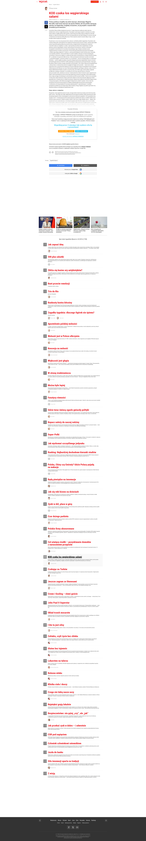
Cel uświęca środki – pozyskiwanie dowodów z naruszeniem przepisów (69, 543)
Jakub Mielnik (53, 330)
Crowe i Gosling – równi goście (63, 594)
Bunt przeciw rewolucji (59, 283)
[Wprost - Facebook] (68, 827)
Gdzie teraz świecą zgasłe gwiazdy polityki (68, 410)
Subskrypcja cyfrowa (68, 822)
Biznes (59, 820)
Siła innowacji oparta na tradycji (63, 761)
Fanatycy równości (57, 397)
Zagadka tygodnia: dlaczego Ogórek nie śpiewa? (71, 312)
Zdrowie (65, 820)
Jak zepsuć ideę (55, 244)
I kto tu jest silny (56, 625)
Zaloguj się (77, 133)
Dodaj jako (71, 173)
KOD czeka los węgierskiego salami (65, 557)
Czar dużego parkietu (58, 516)
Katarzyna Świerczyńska (54, 667)
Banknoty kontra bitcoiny (60, 302)
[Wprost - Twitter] (73, 827)
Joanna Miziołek (53, 296)
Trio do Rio (53, 291)
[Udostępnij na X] (46, 26)
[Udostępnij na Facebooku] (46, 22)
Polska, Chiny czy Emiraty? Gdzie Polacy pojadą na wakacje (71, 465)
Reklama (74, 822)
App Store (77, 148)
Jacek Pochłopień (53, 536)
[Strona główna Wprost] (43, 1)
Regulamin (79, 822)
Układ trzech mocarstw (59, 612)
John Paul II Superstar (59, 602)
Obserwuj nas (71, 169)
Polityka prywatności (85, 822)
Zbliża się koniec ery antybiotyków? (65, 270)
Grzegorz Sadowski (54, 391)
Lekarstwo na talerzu (58, 660)
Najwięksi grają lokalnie (59, 704)
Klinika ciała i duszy (57, 684)
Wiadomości (53, 820)
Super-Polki (53, 434)
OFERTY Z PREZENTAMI (81, 131)
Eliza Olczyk (52, 342)
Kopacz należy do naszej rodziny (63, 422)
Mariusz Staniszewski (54, 630)
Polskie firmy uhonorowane (61, 528)
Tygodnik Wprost (53, 160)
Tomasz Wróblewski (54, 251)
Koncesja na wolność (58, 348)
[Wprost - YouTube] (77, 827)
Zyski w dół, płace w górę (60, 504)
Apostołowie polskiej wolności (62, 324)
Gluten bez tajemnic (57, 648)
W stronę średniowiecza (59, 373)
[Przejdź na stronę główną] (37, 2)
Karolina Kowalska (54, 642)
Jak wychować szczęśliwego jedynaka (66, 443)
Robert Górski (61, 318)
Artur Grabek (53, 264)
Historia (88, 820)
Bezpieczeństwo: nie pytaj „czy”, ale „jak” (68, 713)
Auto (73, 820)
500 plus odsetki (56, 257)
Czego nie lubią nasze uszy (61, 692)
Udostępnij (62, 165)
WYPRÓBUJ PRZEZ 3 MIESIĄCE (66, 131)
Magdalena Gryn (53, 767)
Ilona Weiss (52, 719)
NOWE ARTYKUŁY (73, 136)
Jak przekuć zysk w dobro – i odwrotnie (67, 725)
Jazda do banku (55, 752)
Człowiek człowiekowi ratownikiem (64, 743)
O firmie (58, 822)
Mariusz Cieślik (53, 318)
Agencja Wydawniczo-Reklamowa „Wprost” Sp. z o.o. (70, 834)
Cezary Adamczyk (53, 510)
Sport (69, 820)
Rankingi (93, 820)
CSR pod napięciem (57, 734)
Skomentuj (86, 165)
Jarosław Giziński (53, 277)
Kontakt (62, 822)
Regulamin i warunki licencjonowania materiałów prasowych (65, 153)
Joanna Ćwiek (53, 473)
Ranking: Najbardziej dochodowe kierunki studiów (72, 452)
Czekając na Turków (57, 569)
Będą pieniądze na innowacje (62, 479)
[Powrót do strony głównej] (40, 820)
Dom (77, 820)
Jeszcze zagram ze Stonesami (62, 581)
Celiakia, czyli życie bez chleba (63, 636)
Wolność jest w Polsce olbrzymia (63, 336)
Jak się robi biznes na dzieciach (63, 491)
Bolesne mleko (55, 673)
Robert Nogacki (53, 551)
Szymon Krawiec (53, 498)
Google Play (82, 148)
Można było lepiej (56, 385)
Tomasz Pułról (53, 404)
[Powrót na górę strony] (106, 820)
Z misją (51, 773)
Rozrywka (82, 820)
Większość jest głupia (58, 360)
